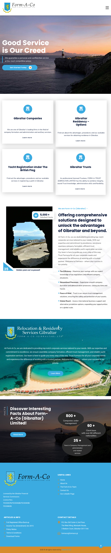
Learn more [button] (27, 137)
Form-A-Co (66, 550)
